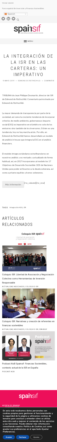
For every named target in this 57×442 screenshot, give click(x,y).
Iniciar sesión (8, 3)
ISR (25, 207)
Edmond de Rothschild (29, 81)
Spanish (11, 14)
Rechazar (22, 437)
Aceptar (9, 437)
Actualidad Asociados (13, 286)
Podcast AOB (8, 371)
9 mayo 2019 (9, 81)
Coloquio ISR (31, 286)
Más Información (13, 184)
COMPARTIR (49, 81)
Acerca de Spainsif (11, 406)
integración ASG (16, 207)
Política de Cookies (32, 426)
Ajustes (36, 437)
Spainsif (43, 329)
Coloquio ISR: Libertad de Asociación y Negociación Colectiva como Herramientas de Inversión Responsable (28, 278)
